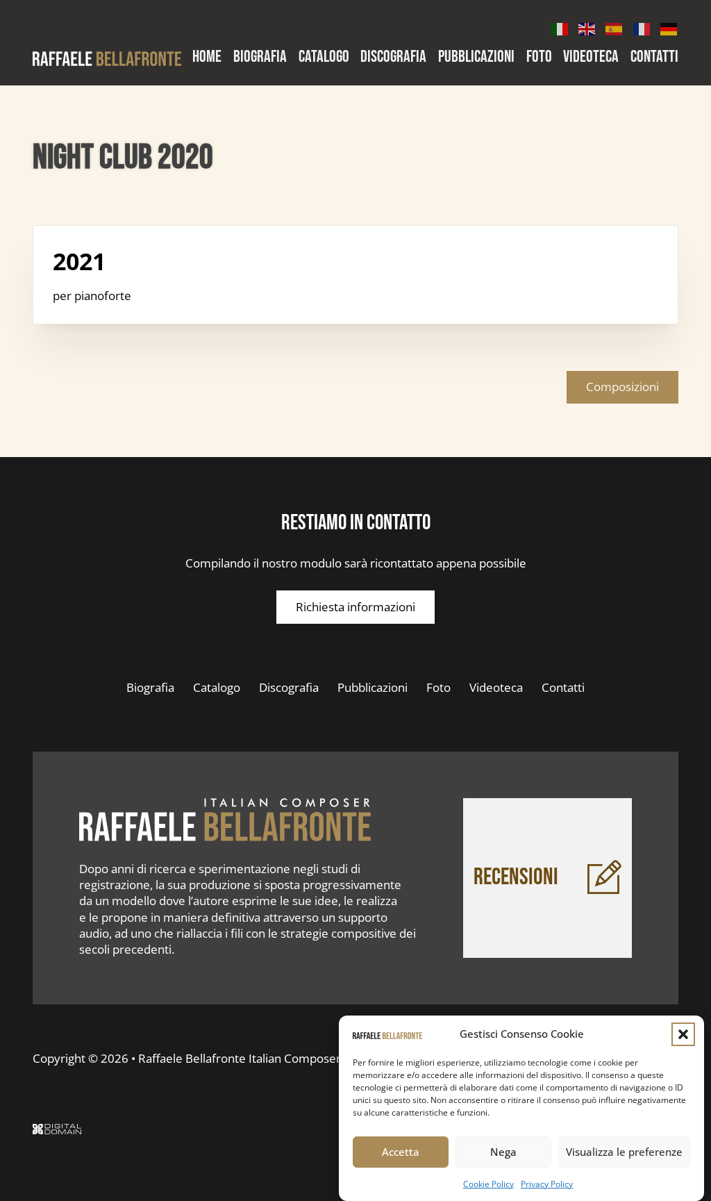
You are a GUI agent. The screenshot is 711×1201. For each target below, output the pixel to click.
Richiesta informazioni (355, 607)
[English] (587, 27)
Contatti (654, 57)
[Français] (642, 27)
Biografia (260, 57)
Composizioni (622, 387)
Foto (539, 57)
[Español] (614, 27)
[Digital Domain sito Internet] (57, 1130)
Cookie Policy (488, 1184)
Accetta (400, 1152)
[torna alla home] (225, 819)
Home (206, 57)
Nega (503, 1152)
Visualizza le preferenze (624, 1152)
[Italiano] (560, 27)
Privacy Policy (547, 1184)
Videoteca (591, 57)
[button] (683, 1034)
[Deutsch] (669, 27)
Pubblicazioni (476, 57)
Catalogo (324, 57)
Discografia (393, 57)
